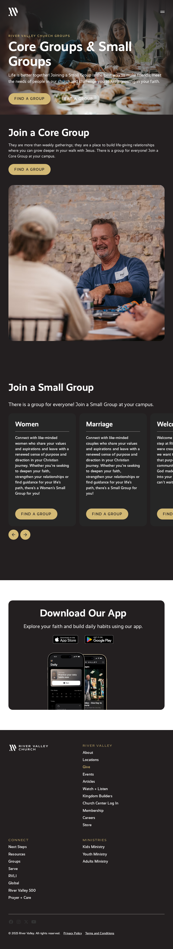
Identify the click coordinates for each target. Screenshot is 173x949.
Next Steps (17, 846)
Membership (93, 810)
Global (13, 883)
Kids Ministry (94, 846)
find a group (36, 514)
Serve (13, 868)
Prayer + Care (19, 897)
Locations (91, 759)
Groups (14, 861)
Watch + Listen (95, 789)
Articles (89, 781)
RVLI (12, 876)
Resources (17, 854)
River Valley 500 (22, 890)
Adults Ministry (95, 861)
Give (86, 767)
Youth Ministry (95, 854)
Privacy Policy (73, 933)
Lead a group (77, 99)
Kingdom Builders (97, 796)
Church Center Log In (101, 803)
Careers (89, 817)
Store (87, 825)
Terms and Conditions (99, 933)
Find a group (29, 98)
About (88, 752)
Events (88, 774)
